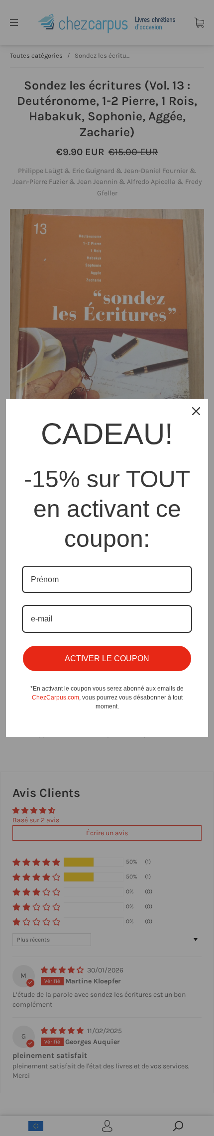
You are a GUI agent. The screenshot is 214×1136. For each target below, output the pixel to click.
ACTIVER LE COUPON (107, 658)
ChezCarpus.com (55, 697)
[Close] (196, 411)
